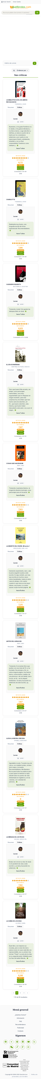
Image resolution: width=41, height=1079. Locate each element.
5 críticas (20, 891)
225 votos (20, 979)
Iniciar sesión (7, 1)
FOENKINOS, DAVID (20, 104)
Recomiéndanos (20, 1024)
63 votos (20, 431)
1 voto (20, 803)
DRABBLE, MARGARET (20, 740)
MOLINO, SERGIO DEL (20, 839)
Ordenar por (21, 70)
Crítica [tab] (19, 107)
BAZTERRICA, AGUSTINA (20, 286)
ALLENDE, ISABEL (21, 923)
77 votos (20, 333)
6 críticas (20, 611)
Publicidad (20, 1028)
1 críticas (20, 805)
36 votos (20, 252)
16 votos (20, 513)
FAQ (20, 1021)
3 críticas (20, 515)
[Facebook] (6, 1042)
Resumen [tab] (11, 107)
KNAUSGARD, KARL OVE (20, 548)
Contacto (20, 1031)
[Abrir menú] (37, 12)
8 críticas (20, 708)
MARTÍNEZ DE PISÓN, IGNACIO (21, 366)
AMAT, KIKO (20, 465)
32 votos (20, 609)
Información (20, 1018)
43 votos (20, 167)
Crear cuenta (17, 1)
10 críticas (20, 169)
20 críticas (20, 334)
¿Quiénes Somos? (20, 1015)
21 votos (20, 706)
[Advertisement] (20, 38)
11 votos (20, 889)
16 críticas (20, 433)
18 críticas (20, 981)
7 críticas (20, 254)
